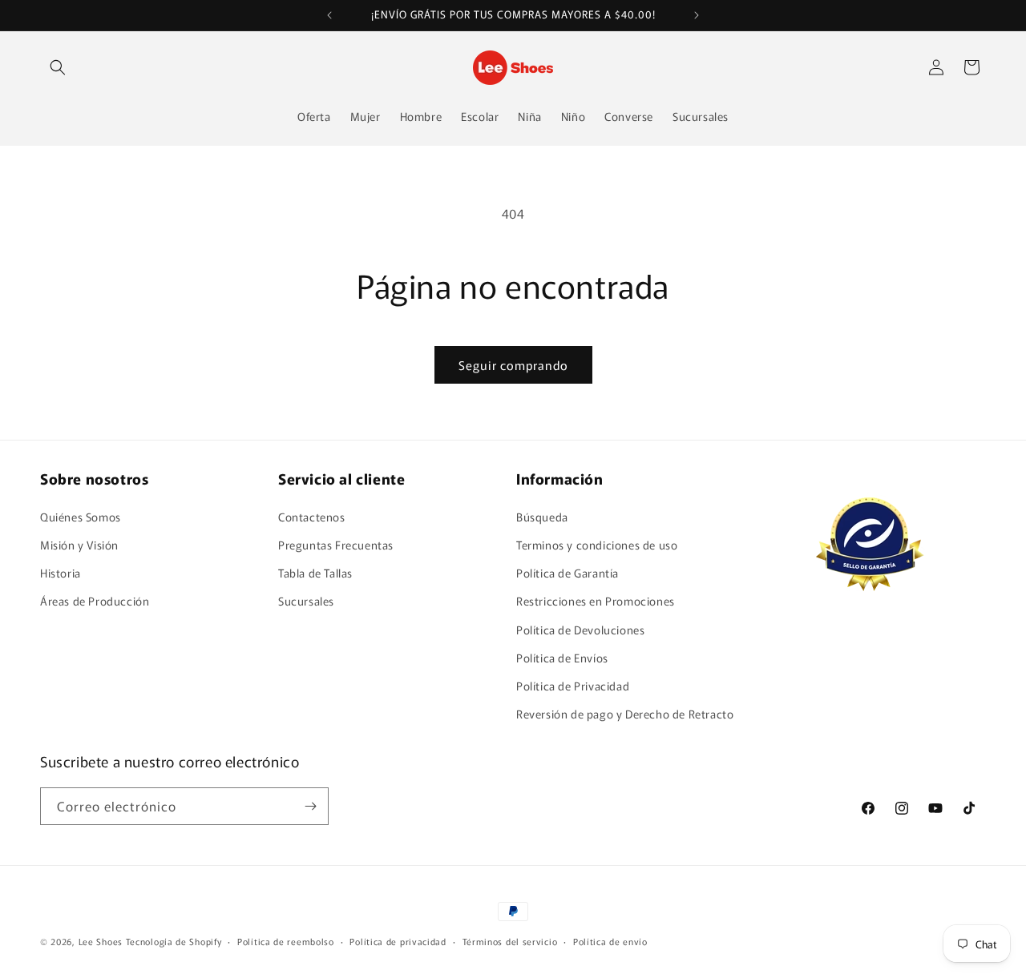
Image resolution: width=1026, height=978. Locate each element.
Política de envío (610, 941)
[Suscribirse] (310, 806)
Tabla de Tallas (315, 573)
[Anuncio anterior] (329, 15)
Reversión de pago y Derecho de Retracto (624, 714)
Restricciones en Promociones (595, 601)
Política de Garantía (567, 573)
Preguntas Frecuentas (336, 545)
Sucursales (306, 601)
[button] (57, 67)
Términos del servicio (510, 941)
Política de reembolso (285, 941)
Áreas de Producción (94, 601)
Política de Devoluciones (580, 630)
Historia (60, 573)
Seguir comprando (513, 364)
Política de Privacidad (572, 686)
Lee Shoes (101, 941)
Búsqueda (542, 517)
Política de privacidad (397, 941)
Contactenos (311, 517)
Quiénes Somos (80, 517)
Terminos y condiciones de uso (596, 545)
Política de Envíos (562, 658)
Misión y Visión (79, 545)
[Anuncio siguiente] (696, 15)
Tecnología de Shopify (174, 941)
